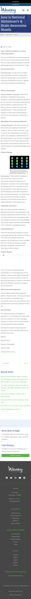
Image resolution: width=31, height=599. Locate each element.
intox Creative (18, 594)
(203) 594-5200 (16, 498)
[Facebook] (7, 478)
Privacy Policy (12, 591)
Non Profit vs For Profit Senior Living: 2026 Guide (15, 406)
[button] (23, 10)
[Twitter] (11, 478)
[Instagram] (15, 478)
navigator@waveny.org (8, 352)
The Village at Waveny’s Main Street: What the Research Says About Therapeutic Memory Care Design (15, 388)
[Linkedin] (24, 478)
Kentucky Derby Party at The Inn (10, 409)
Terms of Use (19, 591)
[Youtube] (20, 478)
